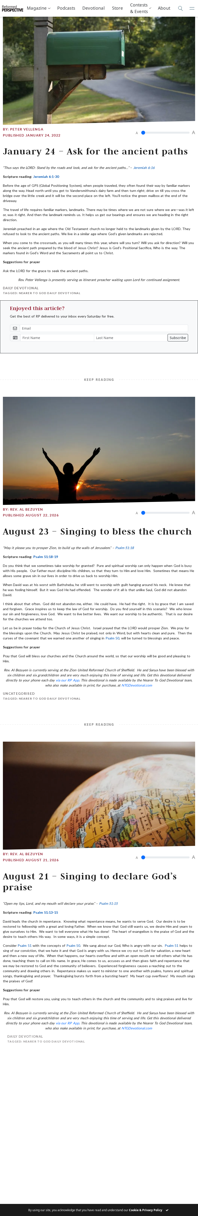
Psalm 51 (24, 945)
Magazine (37, 8)
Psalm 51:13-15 (45, 912)
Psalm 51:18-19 (45, 557)
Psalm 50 (112, 638)
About (164, 8)
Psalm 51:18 (124, 548)
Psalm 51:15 (108, 903)
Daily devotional (21, 288)
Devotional (93, 8)
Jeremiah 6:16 (144, 168)
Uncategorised (19, 693)
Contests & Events (139, 8)
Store (117, 8)
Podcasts (66, 8)
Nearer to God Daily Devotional (50, 293)
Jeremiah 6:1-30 (46, 176)
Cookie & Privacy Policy (145, 1210)
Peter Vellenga (27, 129)
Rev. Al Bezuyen (26, 509)
